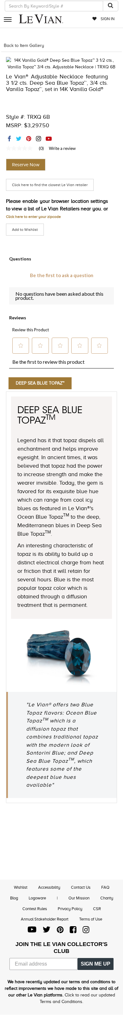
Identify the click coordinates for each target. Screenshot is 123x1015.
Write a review (62, 148)
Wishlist (20, 887)
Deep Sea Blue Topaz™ (40, 383)
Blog (14, 898)
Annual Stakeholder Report (44, 919)
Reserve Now (25, 164)
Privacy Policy (70, 908)
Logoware (37, 898)
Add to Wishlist (25, 229)
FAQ (105, 887)
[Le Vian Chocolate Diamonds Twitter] (46, 931)
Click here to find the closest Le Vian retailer (50, 185)
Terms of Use (90, 919)
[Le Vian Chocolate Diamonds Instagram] (86, 931)
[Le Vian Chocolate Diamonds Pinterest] (60, 931)
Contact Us (81, 887)
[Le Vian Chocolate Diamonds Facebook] (73, 931)
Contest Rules (34, 908)
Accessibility (49, 887)
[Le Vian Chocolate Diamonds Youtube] (32, 931)
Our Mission (79, 898)
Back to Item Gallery (24, 45)
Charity (106, 898)
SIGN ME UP (95, 964)
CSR (97, 908)
